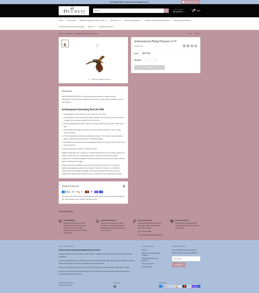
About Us (91, 27)
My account (178, 12)
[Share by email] (195, 45)
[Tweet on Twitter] (192, 45)
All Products (71, 20)
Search (144, 250)
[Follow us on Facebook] (114, 286)
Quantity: (137, 60)
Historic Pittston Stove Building (150, 259)
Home (61, 20)
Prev (190, 33)
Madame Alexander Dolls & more (92, 20)
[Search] (166, 10)
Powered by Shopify (65, 285)
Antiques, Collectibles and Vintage (71, 27)
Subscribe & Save (192, 2)
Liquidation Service (105, 27)
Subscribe (179, 265)
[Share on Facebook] (184, 45)
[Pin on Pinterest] (188, 45)
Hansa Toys (114, 20)
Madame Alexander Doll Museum (157, 20)
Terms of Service (148, 264)
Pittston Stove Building (182, 20)
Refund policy (147, 267)
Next (197, 33)
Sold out (149, 67)
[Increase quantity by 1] (155, 60)
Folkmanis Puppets (131, 20)
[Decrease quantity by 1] (145, 60)
